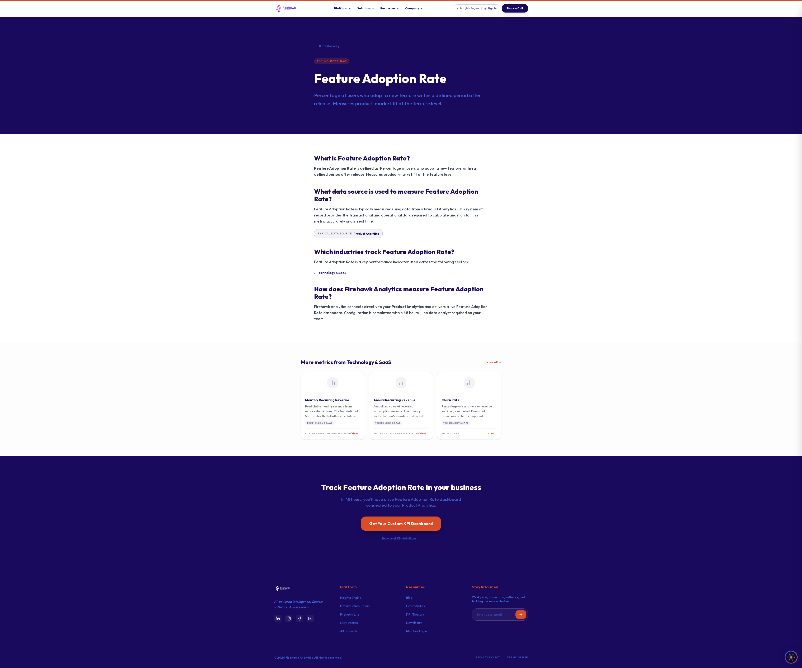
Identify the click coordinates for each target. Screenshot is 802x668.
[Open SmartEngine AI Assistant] (791, 657)
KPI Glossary (327, 46)
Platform (341, 8)
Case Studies (415, 606)
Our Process (349, 623)
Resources (388, 8)
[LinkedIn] (278, 618)
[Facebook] (299, 618)
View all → (493, 362)
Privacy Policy (488, 657)
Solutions (364, 8)
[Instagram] (288, 618)
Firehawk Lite (349, 614)
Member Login (416, 631)
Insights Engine (350, 597)
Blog (409, 597)
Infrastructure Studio (355, 606)
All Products (348, 631)
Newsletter (414, 623)
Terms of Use (517, 657)
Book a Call (515, 8)
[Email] (310, 618)
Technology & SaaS (331, 61)
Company (412, 8)
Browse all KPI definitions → (401, 538)
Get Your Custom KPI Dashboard (401, 523)
